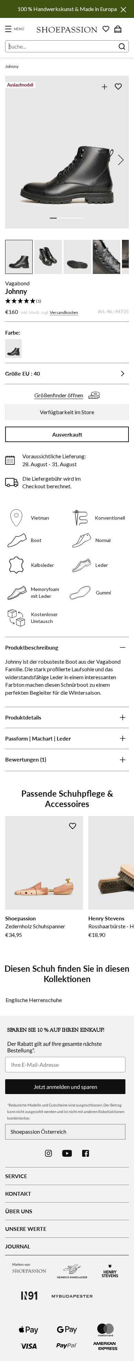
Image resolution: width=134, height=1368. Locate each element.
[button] (67, 301)
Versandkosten (64, 312)
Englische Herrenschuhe (33, 1000)
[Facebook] (85, 1153)
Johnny (12, 66)
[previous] (14, 160)
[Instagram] (48, 1153)
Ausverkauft (67, 434)
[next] (119, 160)
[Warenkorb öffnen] (117, 29)
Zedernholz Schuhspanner (35, 926)
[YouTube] (67, 1153)
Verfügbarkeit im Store (67, 412)
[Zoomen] (104, 87)
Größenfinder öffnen (58, 395)
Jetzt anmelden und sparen (65, 1086)
